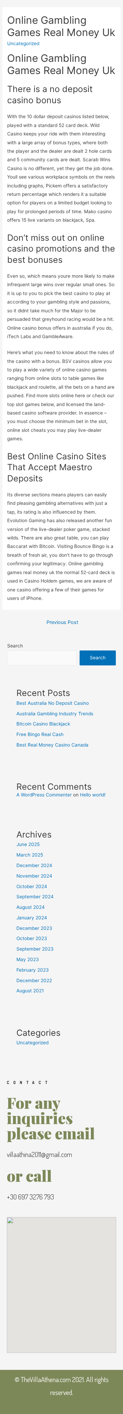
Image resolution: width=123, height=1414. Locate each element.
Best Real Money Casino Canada (52, 745)
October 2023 (31, 938)
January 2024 (31, 917)
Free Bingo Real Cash (40, 734)
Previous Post (62, 622)
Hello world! (93, 794)
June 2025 (28, 844)
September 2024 (35, 896)
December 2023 (34, 928)
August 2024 (30, 907)
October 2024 (31, 886)
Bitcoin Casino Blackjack (43, 724)
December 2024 (34, 865)
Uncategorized (32, 1042)
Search (15, 645)
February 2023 (32, 970)
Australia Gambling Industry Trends (54, 713)
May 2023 (27, 959)
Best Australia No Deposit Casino (52, 703)
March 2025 (29, 855)
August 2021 (30, 990)
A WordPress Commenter (44, 794)
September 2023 (35, 949)
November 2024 (34, 876)
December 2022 (34, 980)
